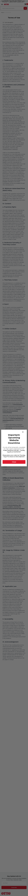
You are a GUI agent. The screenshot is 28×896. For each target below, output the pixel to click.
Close (14, 462)
